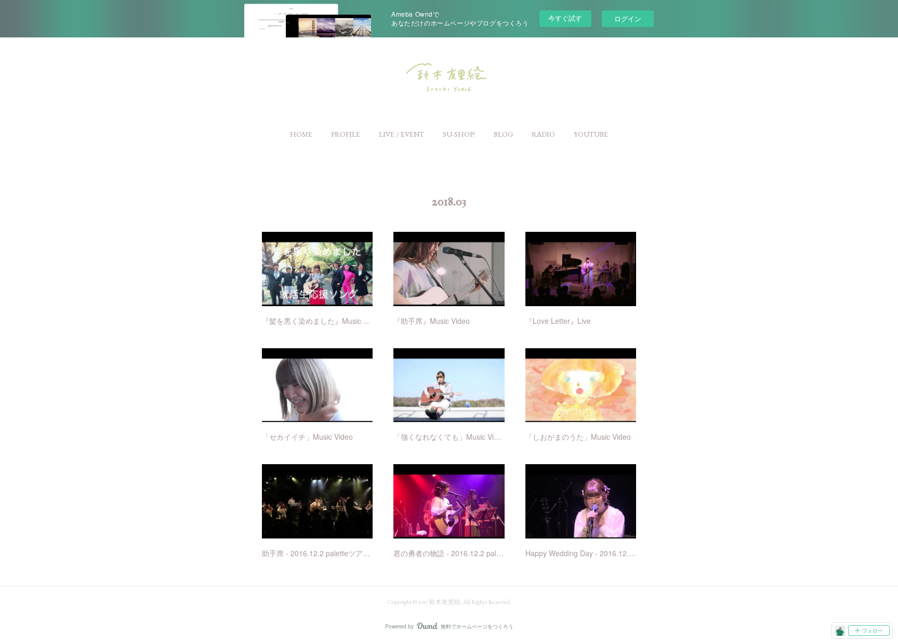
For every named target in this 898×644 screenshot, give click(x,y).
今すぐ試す (565, 18)
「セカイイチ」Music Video (307, 436)
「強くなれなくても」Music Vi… (447, 436)
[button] (301, 134)
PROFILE (345, 134)
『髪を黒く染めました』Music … (316, 321)
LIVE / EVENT (401, 134)
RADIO (543, 134)
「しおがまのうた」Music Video (578, 436)
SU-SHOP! (459, 134)
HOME (301, 134)
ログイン (627, 18)
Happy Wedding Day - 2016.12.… (580, 553)
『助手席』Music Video (431, 321)
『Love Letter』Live (558, 321)
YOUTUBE (591, 134)
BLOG (503, 134)
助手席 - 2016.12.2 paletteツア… (316, 553)
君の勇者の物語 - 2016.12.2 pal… (448, 553)
